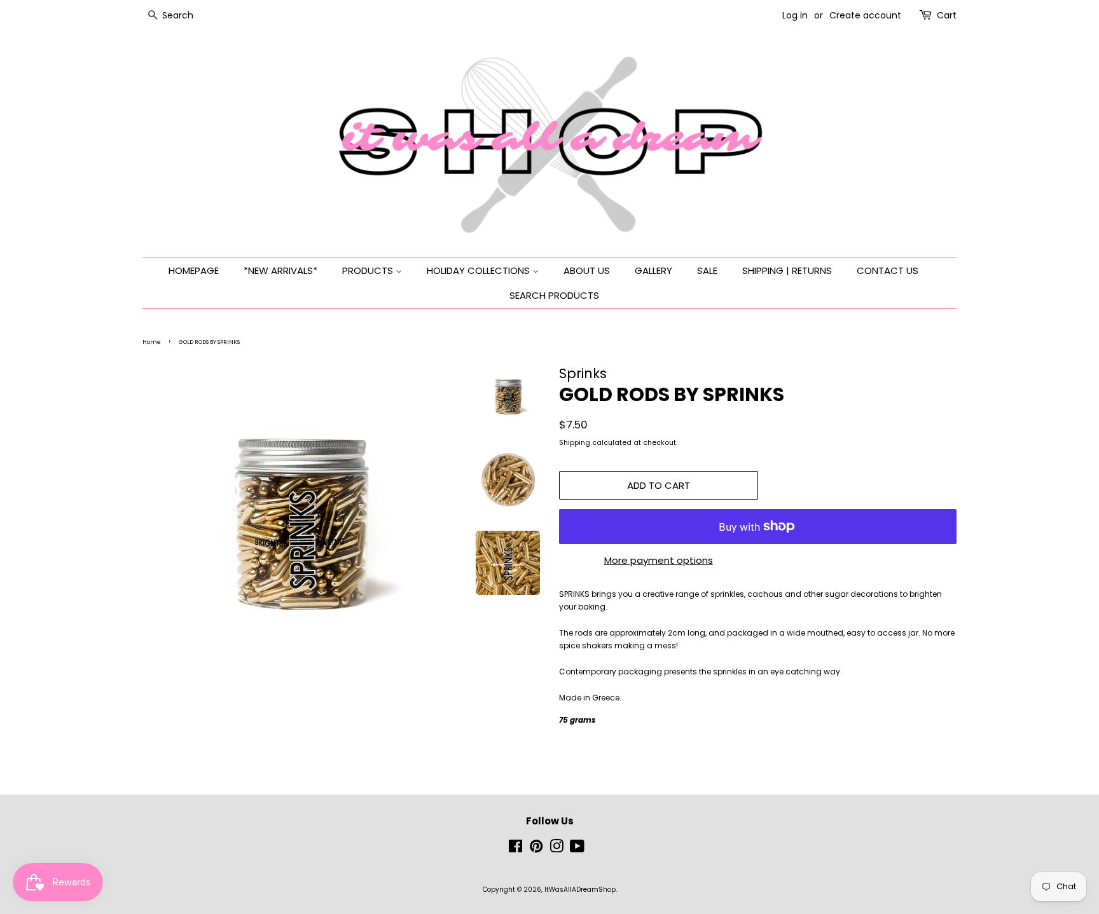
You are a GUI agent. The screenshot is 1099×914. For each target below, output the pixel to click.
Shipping (574, 442)
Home (151, 342)
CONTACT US (887, 270)
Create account (865, 15)
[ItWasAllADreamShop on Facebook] (515, 849)
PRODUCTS (369, 270)
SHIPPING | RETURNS (787, 270)
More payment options (658, 560)
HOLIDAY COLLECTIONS (479, 270)
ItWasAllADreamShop (580, 889)
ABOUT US (586, 270)
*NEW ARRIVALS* (280, 270)
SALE (707, 270)
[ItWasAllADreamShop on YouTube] (577, 849)
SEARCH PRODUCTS (554, 295)
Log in (795, 15)
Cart (947, 15)
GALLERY (653, 270)
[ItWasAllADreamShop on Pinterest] (536, 849)
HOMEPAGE (194, 270)
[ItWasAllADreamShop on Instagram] (556, 849)
